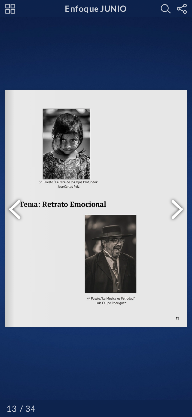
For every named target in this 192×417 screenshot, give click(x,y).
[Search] (166, 9)
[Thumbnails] (10, 9)
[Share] (182, 9)
